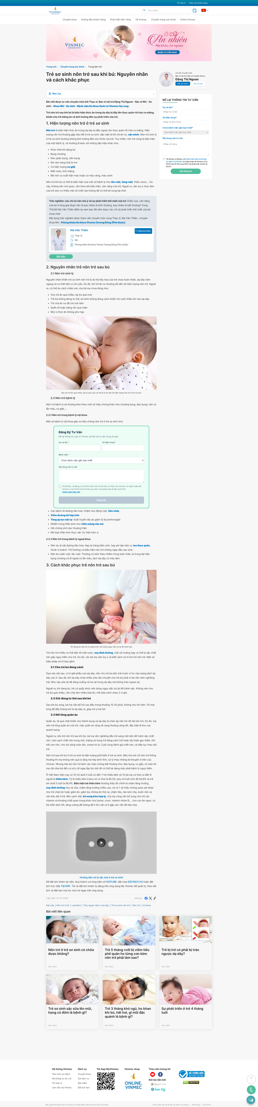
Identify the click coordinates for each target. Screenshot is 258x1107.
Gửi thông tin (186, 171)
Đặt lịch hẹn (84, 1087)
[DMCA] (191, 1082)
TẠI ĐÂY (65, 886)
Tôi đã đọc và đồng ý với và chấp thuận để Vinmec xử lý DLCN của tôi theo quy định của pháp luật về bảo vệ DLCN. (186, 163)
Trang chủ (51, 67)
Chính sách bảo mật (71, 492)
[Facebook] (146, 898)
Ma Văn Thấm (79, 230)
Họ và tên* (168, 107)
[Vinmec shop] (133, 1081)
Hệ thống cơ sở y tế (61, 1078)
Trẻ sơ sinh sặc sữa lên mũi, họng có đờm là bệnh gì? (70, 1011)
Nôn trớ (136, 905)
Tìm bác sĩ (181, 3)
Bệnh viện (64, 455)
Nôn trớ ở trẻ (63, 905)
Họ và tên (64, 442)
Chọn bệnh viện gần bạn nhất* (178, 128)
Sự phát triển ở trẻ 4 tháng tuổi (182, 1011)
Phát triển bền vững (120, 19)
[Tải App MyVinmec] (106, 1081)
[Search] (144, 10)
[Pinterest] (154, 898)
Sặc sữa (50, 905)
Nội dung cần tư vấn (68, 467)
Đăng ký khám (144, 231)
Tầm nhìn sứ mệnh (61, 1074)
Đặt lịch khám (183, 84)
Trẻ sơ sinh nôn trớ (120, 905)
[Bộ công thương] (191, 1074)
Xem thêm (52, 966)
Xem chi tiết (198, 84)
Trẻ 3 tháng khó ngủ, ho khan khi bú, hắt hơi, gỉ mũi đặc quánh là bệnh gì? (128, 1013)
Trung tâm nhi (95, 67)
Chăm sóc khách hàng (198, 3)
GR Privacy (196, 1105)
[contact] (251, 1090)
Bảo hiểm (82, 1083)
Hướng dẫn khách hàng (93, 19)
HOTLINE (111, 881)
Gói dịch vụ (83, 1078)
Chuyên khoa (70, 19)
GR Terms (207, 1105)
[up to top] (251, 1079)
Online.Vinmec (187, 19)
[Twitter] (150, 898)
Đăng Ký (101, 500)
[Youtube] (152, 1074)
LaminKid (76, 905)
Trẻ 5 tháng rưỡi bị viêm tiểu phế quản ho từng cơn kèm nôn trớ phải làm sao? (127, 954)
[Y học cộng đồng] (158, 1084)
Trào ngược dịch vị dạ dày (96, 905)
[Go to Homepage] (55, 10)
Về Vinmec (141, 19)
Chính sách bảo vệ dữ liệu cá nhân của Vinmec (171, 1105)
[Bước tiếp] (158, 1089)
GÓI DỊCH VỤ (135, 881)
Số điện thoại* (170, 117)
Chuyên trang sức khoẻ (163, 19)
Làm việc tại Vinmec (62, 1087)
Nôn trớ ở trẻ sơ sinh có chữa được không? (71, 952)
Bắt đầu (61, 256)
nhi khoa (146, 905)
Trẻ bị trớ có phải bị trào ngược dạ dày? (180, 952)
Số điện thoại (109, 442)
